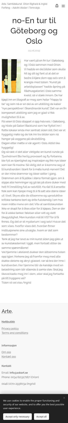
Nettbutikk (8, 321)
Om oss (6, 352)
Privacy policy (10, 328)
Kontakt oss (9, 356)
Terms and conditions (15, 332)
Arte (7, 311)
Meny (63, 6)
